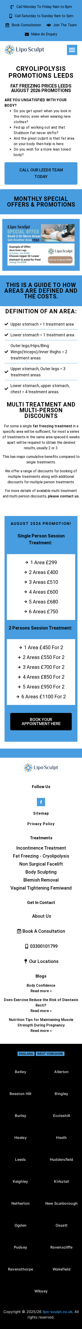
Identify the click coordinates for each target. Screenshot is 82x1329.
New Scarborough (61, 1203)
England (26, 1053)
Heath (61, 1137)
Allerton (61, 1071)
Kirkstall (61, 1181)
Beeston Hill (20, 1093)
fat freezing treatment (52, 426)
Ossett (62, 1225)
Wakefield (61, 1269)
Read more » (41, 991)
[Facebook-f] (41, 802)
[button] (72, 50)
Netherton (20, 1203)
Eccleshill (61, 1115)
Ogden (21, 1225)
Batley (20, 1071)
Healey (20, 1137)
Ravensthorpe (20, 1269)
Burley (20, 1115)
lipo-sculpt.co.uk (57, 1311)
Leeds (20, 1159)
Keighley (20, 1181)
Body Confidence (41, 985)
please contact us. (63, 496)
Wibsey (41, 1291)
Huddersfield (61, 1159)
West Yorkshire (50, 1053)
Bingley (61, 1093)
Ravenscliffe (61, 1247)
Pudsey (20, 1247)
